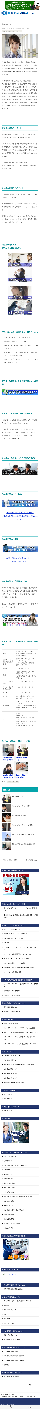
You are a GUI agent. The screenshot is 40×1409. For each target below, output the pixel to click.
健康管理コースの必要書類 (12, 991)
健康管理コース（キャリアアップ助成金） (17, 958)
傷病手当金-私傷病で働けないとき (14, 1082)
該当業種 (6, 1305)
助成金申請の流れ (9, 1183)
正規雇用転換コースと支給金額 (13, 938)
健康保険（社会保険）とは (12, 1055)
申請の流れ (7, 1318)
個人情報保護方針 (9, 1219)
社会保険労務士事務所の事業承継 (14, 1210)
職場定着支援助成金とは (11, 1376)
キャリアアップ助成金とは (12, 929)
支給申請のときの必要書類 (12, 1011)
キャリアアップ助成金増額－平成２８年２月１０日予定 (21, 1032)
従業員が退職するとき (10, 1069)
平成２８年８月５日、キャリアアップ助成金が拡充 (19, 1028)
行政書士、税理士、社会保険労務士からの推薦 (11, 860)
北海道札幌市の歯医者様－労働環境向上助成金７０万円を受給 (21, 916)
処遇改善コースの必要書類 (12, 995)
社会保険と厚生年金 (10, 1060)
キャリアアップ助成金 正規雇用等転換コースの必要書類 (21, 985)
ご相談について (8, 1179)
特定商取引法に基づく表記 (19, 815)
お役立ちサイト (8, 1228)
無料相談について (9, 1174)
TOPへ (30, 1407)
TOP (9, 1394)
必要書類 (6, 1365)
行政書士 (15, 782)
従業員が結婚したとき (10, 1073)
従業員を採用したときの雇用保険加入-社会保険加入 (19, 1064)
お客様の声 (7, 1170)
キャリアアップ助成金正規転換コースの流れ (17, 954)
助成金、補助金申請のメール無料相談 (22, 825)
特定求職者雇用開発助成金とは (13, 1289)
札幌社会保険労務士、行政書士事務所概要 (23, 844)
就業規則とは (8, 1110)
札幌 (9, 782)
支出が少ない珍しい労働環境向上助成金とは (17, 1301)
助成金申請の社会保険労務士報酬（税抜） (23, 834)
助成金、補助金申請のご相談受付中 (21, 806)
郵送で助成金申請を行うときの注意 (14, 963)
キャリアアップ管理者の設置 (12, 972)
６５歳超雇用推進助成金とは (12, 1351)
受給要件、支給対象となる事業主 (14, 1356)
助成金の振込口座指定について (13, 1023)
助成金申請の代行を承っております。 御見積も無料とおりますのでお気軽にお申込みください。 (20, 516)
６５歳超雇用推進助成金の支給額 (14, 1360)
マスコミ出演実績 (9, 1201)
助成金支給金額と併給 (10, 1310)
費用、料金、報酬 (9, 1187)
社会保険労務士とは (17, 796)
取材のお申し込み (9, 1205)
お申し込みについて (10, 1192)
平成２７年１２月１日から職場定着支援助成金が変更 (20, 1044)
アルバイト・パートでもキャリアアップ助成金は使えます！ (21, 948)
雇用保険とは (8, 1099)
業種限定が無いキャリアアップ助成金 (15, 934)
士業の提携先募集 (9, 1214)
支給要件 (6, 943)
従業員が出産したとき (10, 1078)
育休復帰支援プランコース (12, 1335)
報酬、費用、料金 (9, 1323)
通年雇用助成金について (11, 1007)
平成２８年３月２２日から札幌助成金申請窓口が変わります (21, 1038)
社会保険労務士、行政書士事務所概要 (15, 1165)
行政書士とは (8, 1161)
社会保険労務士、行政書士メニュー (12, 31)
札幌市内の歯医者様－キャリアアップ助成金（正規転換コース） (21, 909)
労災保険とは (8, 1094)
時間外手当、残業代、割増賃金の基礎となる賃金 (19, 967)
